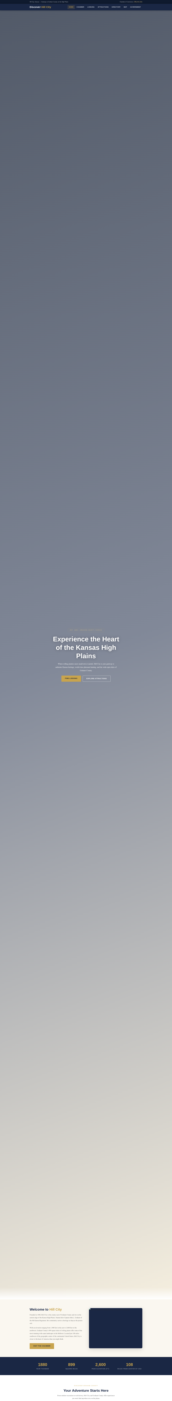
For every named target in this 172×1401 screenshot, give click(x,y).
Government (135, 7)
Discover (40, 7)
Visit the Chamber (41, 1346)
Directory (116, 7)
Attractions (103, 7)
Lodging (91, 7)
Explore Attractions (96, 678)
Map (125, 7)
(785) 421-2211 (138, 2)
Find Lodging (71, 678)
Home (71, 7)
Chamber (80, 7)
